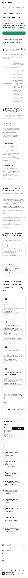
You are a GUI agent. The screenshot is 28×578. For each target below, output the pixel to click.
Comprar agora (17, 269)
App (13, 61)
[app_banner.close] (26, 572)
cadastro (15, 69)
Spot (5, 402)
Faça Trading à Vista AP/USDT (12, 255)
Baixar (22, 573)
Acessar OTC (16, 179)
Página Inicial (6, 7)
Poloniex (7, 2)
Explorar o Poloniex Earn (15, 220)
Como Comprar (16, 7)
